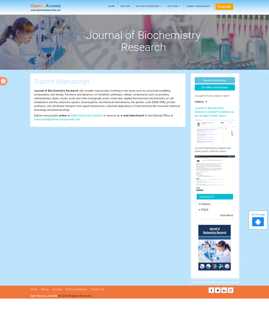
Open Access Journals (43, 295)
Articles (173, 6)
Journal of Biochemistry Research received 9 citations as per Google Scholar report (214, 111)
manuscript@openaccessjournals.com (57, 119)
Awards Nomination (214, 80)
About (44, 289)
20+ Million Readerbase (214, 87)
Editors (125, 6)
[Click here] (215, 131)
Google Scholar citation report (212, 95)
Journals (57, 289)
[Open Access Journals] (51, 7)
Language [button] (224, 6)
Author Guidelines (148, 6)
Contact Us (97, 289)
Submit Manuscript (198, 6)
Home (111, 6)
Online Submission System (87, 115)
